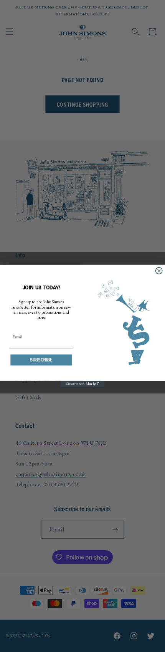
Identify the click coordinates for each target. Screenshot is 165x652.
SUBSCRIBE (41, 360)
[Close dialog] (159, 270)
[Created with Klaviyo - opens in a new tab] (83, 384)
